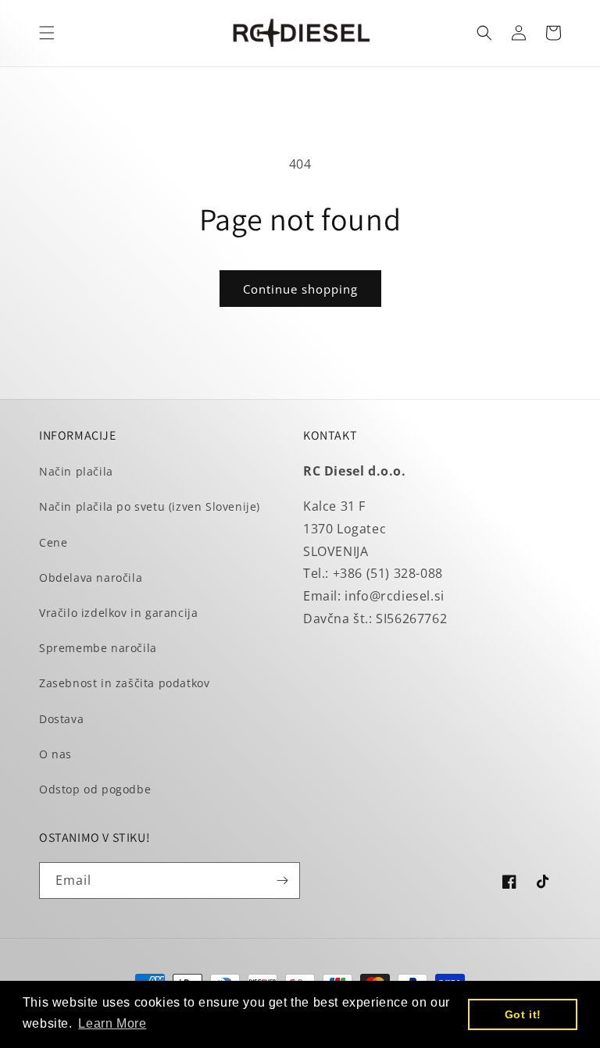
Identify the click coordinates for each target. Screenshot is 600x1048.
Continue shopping (300, 289)
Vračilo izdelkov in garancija (118, 612)
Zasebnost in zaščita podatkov (124, 682)
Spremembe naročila (98, 647)
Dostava (61, 718)
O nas (55, 754)
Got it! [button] (523, 1014)
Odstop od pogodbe (95, 789)
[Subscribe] (282, 880)
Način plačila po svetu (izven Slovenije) (149, 506)
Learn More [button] (112, 1023)
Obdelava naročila (90, 577)
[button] (47, 33)
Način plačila (76, 471)
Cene (53, 542)
